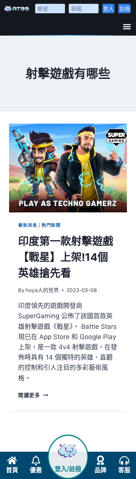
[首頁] (12, 460)
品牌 (100, 470)
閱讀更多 (33, 395)
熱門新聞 (51, 225)
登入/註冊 (68, 469)
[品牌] (100, 460)
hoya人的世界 (42, 290)
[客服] (124, 460)
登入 (108, 8)
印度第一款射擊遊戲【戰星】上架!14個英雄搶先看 (65, 257)
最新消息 (27, 225)
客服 (124, 470)
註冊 (124, 8)
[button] (127, 26)
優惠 (36, 470)
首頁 (12, 470)
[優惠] (36, 460)
